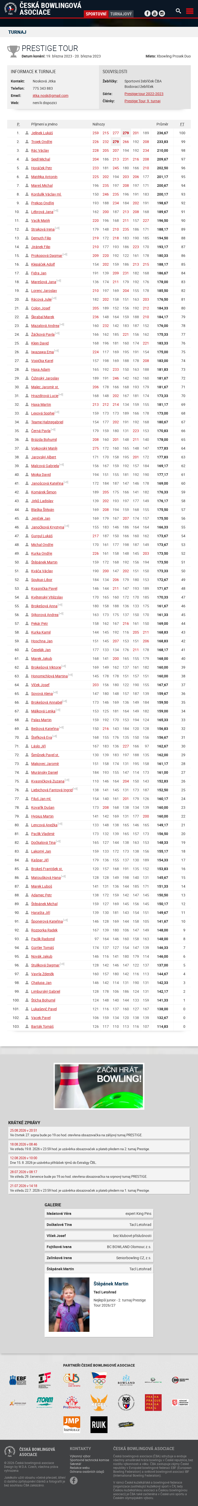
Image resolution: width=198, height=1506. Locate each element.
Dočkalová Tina (43, 842)
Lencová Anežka (44, 824)
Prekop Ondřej (42, 202)
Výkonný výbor (80, 1456)
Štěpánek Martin (44, 562)
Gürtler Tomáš (42, 947)
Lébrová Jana (42, 211)
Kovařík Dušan (42, 807)
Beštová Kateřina (45, 728)
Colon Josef (40, 308)
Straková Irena (43, 229)
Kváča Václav (42, 570)
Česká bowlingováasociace (37, 1451)
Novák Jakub (41, 956)
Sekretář (75, 1464)
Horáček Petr (41, 167)
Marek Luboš (41, 886)
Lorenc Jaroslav (44, 290)
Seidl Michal (40, 159)
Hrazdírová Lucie (44, 395)
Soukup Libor (41, 579)
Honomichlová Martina (49, 676)
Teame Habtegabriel (47, 421)
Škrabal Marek (42, 316)
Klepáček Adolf (43, 264)
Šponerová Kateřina (47, 921)
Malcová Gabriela (45, 465)
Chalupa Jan (41, 982)
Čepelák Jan (41, 649)
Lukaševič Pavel (44, 1008)
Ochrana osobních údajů (87, 1471)
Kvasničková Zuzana (47, 781)
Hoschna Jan (42, 640)
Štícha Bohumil (43, 1000)
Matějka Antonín (44, 176)
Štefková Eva (41, 737)
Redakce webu (80, 1468)
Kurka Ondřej (41, 553)
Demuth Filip (41, 237)
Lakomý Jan (41, 851)
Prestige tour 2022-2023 (144, 93)
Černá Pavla (41, 430)
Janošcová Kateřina (47, 483)
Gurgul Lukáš (42, 535)
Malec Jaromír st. (45, 386)
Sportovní (96, 14)
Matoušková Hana (46, 877)
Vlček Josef (40, 684)
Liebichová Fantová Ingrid (52, 789)
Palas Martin (41, 719)
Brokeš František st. (47, 868)
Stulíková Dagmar (45, 965)
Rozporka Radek (44, 930)
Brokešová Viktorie (46, 667)
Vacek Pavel (41, 1017)
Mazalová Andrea (45, 325)
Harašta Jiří (40, 912)
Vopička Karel (42, 360)
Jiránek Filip (40, 246)
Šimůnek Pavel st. (45, 754)
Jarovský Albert (43, 457)
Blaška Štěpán (42, 509)
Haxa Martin (41, 404)
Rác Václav (40, 150)
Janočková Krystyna (47, 527)
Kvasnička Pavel (44, 588)
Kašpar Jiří (39, 859)
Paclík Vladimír (43, 833)
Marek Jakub (41, 658)
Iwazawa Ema (42, 351)
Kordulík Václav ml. (46, 194)
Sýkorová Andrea (45, 614)
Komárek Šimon (43, 492)
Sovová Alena (42, 693)
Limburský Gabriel (45, 991)
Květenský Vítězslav (47, 597)
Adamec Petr (41, 895)
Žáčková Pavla (43, 334)
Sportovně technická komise (89, 1460)
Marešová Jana (43, 281)
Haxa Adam (40, 369)
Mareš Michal (42, 185)
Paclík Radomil (43, 938)
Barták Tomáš (42, 1026)
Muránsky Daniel (44, 772)
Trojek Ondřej (41, 141)
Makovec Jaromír (45, 763)
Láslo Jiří (38, 746)
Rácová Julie (41, 299)
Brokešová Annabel (46, 702)
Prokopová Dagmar (46, 255)
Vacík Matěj (40, 220)
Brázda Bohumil (44, 439)
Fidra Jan (38, 273)
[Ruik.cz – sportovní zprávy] (98, 1424)
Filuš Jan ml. (41, 798)
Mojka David (41, 474)
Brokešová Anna (44, 605)
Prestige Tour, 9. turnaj (142, 100)
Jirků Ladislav (42, 500)
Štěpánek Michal (44, 903)
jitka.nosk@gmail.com (50, 95)
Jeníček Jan (40, 518)
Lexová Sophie (42, 413)
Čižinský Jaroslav (45, 378)
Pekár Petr (39, 623)
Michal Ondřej (42, 544)
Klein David (40, 343)
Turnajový (121, 14)
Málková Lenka (43, 711)
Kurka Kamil (41, 632)
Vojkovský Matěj (44, 448)
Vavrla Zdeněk (42, 973)
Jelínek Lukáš (42, 132)
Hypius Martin (42, 816)
